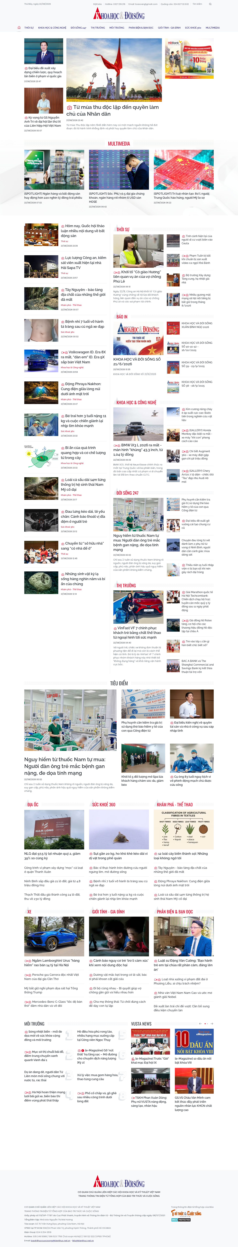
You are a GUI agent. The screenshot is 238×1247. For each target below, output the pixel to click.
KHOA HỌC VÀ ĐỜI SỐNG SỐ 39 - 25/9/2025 (197, 364)
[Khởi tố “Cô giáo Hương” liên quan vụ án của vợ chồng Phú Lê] (138, 251)
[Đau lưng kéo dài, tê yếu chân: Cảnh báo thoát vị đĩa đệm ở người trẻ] (41, 520)
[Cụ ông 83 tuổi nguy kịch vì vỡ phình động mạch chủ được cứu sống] (192, 758)
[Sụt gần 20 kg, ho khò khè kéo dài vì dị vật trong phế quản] (119, 829)
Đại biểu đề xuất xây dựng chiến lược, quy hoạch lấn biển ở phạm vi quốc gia (43, 72)
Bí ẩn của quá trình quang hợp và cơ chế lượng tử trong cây (83, 453)
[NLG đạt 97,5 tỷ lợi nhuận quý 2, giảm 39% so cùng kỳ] (54, 829)
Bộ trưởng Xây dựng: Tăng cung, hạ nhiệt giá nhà (196, 279)
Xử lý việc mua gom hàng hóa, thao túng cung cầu (97, 1077)
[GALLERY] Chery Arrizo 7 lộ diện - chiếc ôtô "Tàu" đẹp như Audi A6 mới (198, 476)
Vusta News (141, 1024)
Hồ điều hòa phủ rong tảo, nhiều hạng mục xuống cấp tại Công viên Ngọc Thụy (95, 1035)
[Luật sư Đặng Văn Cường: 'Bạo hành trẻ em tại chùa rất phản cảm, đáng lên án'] (184, 937)
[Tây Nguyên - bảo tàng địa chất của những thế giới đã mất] (41, 298)
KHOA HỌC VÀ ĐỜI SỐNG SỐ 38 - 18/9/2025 (197, 383)
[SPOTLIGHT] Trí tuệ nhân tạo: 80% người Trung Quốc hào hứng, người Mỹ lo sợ (181, 195)
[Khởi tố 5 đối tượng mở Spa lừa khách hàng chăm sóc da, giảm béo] (143, 758)
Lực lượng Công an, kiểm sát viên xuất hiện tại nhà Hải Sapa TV (83, 263)
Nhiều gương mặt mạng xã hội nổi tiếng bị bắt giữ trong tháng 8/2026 (196, 300)
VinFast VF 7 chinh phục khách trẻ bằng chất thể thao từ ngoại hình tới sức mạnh (137, 632)
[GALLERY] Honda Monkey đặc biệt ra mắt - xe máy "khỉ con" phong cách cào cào (197, 436)
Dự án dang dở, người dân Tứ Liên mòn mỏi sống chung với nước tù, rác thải (44, 1076)
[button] (200, 1023)
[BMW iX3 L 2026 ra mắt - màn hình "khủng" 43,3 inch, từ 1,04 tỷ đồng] (138, 424)
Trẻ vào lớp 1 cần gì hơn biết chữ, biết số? (195, 643)
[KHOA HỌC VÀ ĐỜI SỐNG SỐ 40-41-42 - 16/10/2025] (173, 347)
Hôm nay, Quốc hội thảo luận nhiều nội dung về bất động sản (83, 231)
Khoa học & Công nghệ (52, 27)
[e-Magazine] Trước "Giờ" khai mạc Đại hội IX (150, 1060)
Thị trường (98, 27)
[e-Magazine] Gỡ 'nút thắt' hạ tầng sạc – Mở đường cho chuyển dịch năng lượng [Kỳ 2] (97, 1056)
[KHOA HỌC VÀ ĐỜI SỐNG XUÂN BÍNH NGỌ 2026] (173, 328)
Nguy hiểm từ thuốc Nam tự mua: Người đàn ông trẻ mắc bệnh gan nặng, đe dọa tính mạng (136, 542)
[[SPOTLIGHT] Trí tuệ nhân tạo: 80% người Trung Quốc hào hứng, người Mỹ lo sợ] (184, 170)
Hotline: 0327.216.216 (115, 4)
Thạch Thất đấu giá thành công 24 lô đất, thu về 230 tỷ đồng (52, 896)
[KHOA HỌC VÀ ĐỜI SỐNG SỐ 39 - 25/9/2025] (173, 367)
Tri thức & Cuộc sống (186, 1213)
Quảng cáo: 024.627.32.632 (175, 4)
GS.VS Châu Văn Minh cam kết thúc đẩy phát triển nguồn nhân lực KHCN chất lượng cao (193, 1104)
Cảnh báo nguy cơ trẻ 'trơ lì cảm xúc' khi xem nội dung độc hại (118, 963)
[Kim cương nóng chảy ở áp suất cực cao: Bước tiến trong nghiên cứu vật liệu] (173, 413)
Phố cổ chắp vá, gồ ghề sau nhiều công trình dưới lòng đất (97, 1097)
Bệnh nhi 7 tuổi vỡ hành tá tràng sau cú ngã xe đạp (82, 324)
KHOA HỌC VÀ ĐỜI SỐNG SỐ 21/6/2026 (137, 361)
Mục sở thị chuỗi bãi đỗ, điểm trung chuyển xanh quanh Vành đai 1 (44, 1056)
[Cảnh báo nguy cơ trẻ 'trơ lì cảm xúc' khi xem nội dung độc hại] (119, 937)
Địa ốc (33, 804)
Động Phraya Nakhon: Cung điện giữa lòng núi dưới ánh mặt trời (81, 389)
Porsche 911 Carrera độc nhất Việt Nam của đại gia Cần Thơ (51, 976)
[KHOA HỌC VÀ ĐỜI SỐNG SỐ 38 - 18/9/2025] (173, 386)
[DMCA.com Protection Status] (181, 1219)
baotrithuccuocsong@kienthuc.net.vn (50, 1240)
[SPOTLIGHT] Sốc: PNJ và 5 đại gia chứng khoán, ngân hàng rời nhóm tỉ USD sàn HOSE (116, 197)
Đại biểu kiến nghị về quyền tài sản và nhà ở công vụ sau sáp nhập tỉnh (192, 726)
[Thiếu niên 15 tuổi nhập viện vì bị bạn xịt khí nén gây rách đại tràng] (173, 569)
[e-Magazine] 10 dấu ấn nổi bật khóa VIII (193, 1060)
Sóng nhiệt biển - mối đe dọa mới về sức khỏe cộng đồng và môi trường (43, 1035)
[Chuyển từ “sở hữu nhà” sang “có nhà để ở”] (41, 552)
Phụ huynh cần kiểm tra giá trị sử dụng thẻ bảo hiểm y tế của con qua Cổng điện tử (196, 505)
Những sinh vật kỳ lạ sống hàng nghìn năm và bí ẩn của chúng (83, 579)
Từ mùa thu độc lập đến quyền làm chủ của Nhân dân (112, 110)
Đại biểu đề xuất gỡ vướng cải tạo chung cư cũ (196, 524)
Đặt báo (97, 4)
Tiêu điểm (119, 683)
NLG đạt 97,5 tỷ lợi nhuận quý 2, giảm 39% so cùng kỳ (52, 856)
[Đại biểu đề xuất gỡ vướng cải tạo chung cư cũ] (173, 525)
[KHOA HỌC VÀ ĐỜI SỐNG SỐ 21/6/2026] (138, 338)
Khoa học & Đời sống (119, 13)
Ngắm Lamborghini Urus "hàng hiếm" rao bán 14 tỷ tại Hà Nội (52, 963)
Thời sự (29, 27)
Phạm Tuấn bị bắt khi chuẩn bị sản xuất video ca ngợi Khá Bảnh (196, 259)
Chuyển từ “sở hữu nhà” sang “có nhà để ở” (82, 545)
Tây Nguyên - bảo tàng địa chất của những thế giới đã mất (83, 295)
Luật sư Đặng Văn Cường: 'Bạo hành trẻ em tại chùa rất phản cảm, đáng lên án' (183, 965)
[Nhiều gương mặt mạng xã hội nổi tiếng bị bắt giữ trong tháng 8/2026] (173, 299)
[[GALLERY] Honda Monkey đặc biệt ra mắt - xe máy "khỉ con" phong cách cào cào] (173, 435)
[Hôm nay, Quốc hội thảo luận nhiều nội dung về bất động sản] (41, 234)
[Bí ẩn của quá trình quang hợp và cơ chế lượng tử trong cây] (41, 456)
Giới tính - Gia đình (169, 27)
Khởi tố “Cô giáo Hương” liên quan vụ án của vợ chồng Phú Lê (137, 276)
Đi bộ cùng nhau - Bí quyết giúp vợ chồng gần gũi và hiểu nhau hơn (115, 990)
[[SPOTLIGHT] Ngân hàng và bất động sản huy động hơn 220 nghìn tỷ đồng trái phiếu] (54, 170)
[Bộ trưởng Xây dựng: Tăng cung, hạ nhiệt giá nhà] (173, 280)
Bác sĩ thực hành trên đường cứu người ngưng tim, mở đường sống (118, 869)
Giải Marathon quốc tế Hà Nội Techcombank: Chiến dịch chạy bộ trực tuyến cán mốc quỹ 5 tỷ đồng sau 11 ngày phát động (197, 601)
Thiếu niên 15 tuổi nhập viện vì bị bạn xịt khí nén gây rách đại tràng (198, 568)
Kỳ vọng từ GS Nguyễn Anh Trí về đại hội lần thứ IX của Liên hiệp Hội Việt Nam (42, 121)
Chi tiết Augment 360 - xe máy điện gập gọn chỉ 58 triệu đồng (196, 455)
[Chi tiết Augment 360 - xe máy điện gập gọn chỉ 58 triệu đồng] (173, 456)
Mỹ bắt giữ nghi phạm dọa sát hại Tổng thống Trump (51, 990)
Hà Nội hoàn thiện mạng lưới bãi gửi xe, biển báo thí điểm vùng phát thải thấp (44, 1096)
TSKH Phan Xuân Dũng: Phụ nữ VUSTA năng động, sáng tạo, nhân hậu (149, 1101)
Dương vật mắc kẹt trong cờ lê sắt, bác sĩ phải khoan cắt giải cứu (118, 976)
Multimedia (213, 27)
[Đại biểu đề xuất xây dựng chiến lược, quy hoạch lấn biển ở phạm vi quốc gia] (43, 51)
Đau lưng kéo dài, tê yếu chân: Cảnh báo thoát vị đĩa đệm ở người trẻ (83, 516)
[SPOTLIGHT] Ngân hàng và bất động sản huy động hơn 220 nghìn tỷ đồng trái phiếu (53, 195)
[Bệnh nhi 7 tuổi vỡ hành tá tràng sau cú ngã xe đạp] (41, 330)
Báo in (122, 316)
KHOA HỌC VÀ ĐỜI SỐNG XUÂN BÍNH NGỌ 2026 (197, 325)
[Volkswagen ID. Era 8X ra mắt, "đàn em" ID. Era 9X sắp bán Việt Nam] (41, 361)
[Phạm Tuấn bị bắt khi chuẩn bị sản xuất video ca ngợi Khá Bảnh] (173, 260)
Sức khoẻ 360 (193, 27)
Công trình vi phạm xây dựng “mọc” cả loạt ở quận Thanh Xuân (53, 869)
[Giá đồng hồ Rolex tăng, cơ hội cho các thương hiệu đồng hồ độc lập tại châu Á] (173, 625)
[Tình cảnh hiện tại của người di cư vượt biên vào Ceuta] (173, 240)
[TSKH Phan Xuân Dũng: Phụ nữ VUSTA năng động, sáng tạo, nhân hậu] (150, 1081)
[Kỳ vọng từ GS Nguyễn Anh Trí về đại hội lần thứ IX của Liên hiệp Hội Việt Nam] (43, 101)
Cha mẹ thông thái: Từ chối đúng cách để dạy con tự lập (117, 1003)
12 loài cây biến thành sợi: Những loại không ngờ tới (181, 856)
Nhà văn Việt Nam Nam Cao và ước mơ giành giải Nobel (183, 995)
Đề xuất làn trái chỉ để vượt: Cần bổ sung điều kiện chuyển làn (182, 1008)
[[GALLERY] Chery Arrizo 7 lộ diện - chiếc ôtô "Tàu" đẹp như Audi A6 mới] (173, 475)
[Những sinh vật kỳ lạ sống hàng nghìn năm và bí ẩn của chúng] (41, 582)
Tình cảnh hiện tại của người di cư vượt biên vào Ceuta (197, 240)
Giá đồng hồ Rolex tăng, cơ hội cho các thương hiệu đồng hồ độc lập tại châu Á (197, 626)
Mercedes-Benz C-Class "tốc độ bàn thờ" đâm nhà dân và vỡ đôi (53, 1003)
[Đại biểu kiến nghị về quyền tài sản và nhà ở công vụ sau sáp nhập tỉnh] (192, 704)
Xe (29, 911)
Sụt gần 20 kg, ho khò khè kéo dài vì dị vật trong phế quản (118, 856)
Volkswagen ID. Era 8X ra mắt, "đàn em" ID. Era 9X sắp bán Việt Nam (83, 357)
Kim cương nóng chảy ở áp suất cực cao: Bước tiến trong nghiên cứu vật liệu (197, 414)
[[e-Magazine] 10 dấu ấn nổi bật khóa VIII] (194, 1042)
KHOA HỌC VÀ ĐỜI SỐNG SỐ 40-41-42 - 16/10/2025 (197, 346)
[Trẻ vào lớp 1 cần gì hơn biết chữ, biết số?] (173, 646)
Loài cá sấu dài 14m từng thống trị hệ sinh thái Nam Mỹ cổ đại (83, 485)
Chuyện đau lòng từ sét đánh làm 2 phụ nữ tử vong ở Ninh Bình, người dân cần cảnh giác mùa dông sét (196, 547)
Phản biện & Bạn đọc (141, 27)
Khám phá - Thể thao (71, 305)
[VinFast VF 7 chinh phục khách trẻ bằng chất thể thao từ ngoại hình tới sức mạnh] (138, 607)
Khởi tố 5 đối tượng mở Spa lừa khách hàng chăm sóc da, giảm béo (142, 780)
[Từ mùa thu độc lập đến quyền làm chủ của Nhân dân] (114, 70)
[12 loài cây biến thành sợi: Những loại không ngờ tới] (184, 829)
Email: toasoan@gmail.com (143, 4)
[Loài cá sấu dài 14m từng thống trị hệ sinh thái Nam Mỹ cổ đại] (41, 488)
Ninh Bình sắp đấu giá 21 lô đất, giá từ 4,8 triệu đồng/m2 (52, 883)
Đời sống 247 (78, 27)
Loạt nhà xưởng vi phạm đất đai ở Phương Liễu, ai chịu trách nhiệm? (181, 981)
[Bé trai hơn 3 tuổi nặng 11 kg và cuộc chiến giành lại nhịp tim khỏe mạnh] (41, 424)
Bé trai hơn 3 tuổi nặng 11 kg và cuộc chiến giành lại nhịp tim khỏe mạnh (83, 421)
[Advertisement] (119, 1138)
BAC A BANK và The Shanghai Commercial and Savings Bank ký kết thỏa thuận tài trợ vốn (198, 666)
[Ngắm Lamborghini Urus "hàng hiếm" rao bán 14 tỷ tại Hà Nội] (54, 937)
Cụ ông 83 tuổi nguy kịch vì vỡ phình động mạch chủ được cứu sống (190, 780)
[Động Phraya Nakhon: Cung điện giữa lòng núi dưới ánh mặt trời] (41, 392)
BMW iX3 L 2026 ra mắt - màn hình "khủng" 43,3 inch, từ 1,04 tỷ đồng (138, 450)
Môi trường (116, 27)
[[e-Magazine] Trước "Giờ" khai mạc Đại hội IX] (150, 1042)
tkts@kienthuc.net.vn (83, 1240)
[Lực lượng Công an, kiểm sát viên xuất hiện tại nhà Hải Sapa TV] (41, 266)
